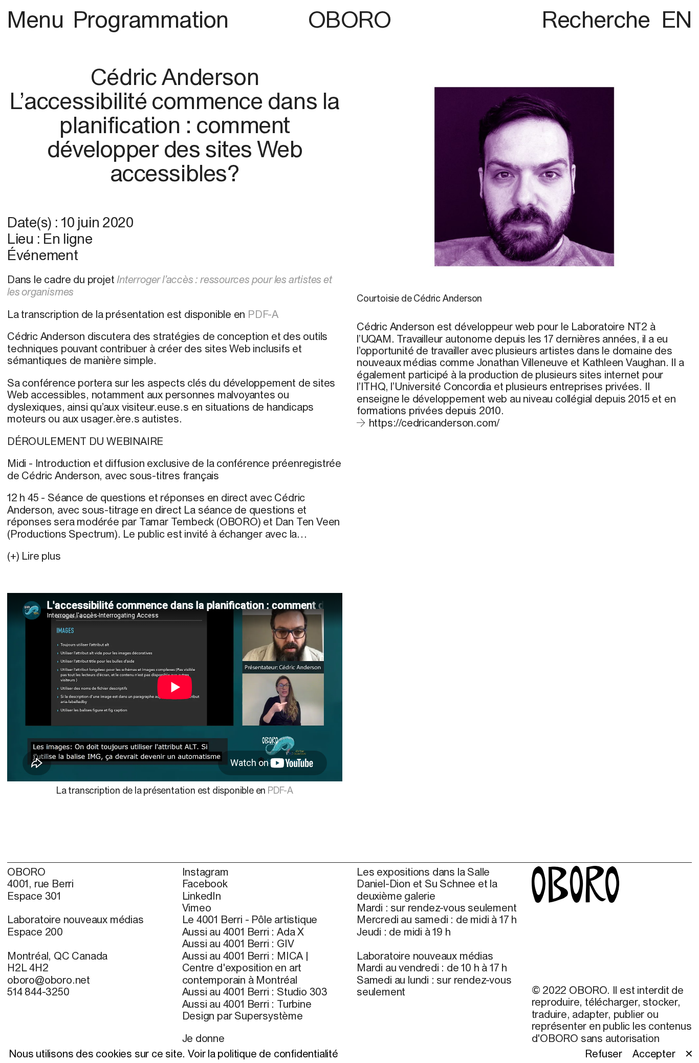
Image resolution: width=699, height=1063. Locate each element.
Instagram (205, 872)
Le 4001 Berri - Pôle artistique (250, 919)
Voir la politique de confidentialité (263, 1053)
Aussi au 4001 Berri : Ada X (243, 932)
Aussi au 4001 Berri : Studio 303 (255, 991)
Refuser (603, 1053)
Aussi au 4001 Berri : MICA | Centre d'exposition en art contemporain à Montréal (245, 968)
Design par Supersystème (242, 1016)
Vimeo (196, 907)
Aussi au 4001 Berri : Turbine (247, 1004)
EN (677, 19)
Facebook (205, 883)
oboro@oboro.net (48, 980)
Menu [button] (38, 19)
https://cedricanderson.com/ (434, 423)
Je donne (203, 1038)
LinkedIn (201, 896)
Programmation (151, 19)
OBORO (349, 19)
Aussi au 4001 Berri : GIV (238, 943)
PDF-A (264, 314)
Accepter (653, 1053)
